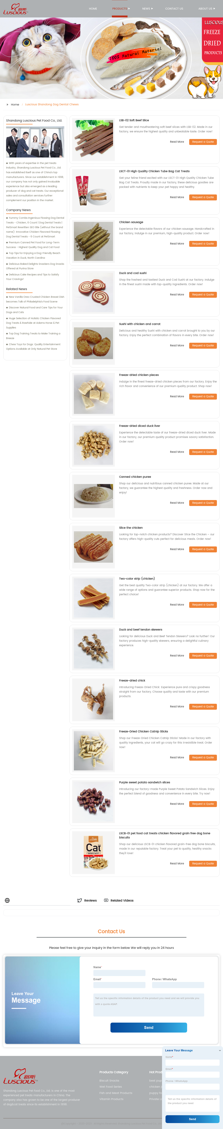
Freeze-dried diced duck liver (139, 426)
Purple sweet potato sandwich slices (144, 782)
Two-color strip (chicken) (137, 578)
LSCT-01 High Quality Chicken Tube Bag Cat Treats (154, 171)
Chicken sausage (131, 222)
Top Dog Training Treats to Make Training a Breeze (33, 336)
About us (205, 8)
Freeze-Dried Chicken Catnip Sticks (143, 731)
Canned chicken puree (135, 477)
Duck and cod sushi (133, 273)
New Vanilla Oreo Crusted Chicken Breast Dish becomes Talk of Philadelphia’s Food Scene (35, 299)
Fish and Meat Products (115, 1093)
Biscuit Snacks (109, 1081)
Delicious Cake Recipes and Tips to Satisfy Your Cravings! (32, 277)
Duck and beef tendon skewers (140, 629)
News (146, 8)
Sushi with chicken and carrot (139, 324)
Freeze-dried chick (132, 680)
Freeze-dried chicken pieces (139, 375)
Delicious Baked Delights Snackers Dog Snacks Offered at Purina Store (35, 266)
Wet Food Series (110, 1087)
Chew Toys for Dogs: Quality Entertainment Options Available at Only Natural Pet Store (33, 346)
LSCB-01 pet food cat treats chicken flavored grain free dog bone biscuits (164, 835)
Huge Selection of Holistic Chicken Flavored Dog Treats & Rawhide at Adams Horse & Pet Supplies (33, 323)
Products (119, 8)
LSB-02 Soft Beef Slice (134, 120)
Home (93, 8)
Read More (177, 142)
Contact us (174, 8)
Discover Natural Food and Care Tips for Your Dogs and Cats (34, 310)
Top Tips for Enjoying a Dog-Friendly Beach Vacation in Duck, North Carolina (33, 255)
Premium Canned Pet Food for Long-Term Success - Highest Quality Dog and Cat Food (32, 245)
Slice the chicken (131, 528)
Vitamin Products (111, 1099)
